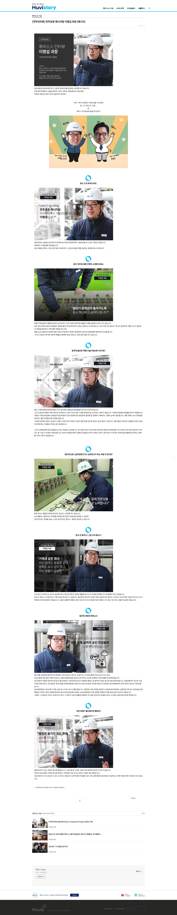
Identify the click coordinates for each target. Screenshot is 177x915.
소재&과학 (120, 8)
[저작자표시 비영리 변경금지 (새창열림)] (140, 801)
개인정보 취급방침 (119, 909)
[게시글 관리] (85, 800)
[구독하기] (173, 457)
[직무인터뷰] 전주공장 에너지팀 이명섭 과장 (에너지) (58, 21)
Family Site (132, 909)
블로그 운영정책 (108, 909)
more (143, 813)
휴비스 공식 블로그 (41, 872)
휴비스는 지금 (108, 8)
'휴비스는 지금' (37, 813)
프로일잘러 (131, 8)
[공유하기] (82, 800)
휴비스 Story (41, 869)
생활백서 (141, 8)
